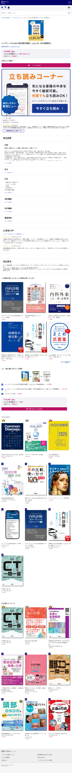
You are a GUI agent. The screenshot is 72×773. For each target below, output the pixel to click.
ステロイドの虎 (10, 394)
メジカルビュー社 (16, 17)
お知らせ (4, 760)
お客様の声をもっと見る (12, 130)
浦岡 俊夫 (4, 46)
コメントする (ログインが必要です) (13, 234)
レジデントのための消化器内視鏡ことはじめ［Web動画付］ (25, 384)
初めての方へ (41, 757)
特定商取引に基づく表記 (45, 754)
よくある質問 (5, 757)
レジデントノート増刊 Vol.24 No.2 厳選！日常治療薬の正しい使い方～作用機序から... (32, 389)
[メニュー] (69, 2)
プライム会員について (8, 754)
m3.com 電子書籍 (5, 17)
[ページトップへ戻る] (69, 770)
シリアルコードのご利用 (45, 760)
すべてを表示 (65, 362)
